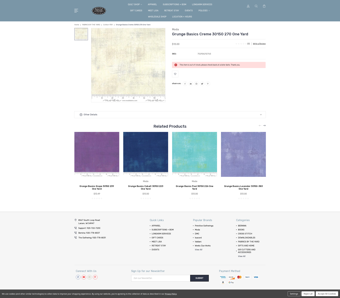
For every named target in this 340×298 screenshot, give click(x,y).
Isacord (198, 237)
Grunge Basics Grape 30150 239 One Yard (97, 187)
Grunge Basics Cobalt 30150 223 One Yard (145, 187)
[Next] (264, 126)
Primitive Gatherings (204, 226)
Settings (294, 293)
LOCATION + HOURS (182, 16)
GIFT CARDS (136, 10)
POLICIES (203, 10)
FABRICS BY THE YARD (248, 241)
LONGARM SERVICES (202, 4)
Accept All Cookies (327, 293)
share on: (176, 83)
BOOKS (241, 230)
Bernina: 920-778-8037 (89, 233)
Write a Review (259, 44)
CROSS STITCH (245, 234)
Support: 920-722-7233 (89, 228)
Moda (197, 230)
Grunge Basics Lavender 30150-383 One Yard (243, 187)
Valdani (198, 241)
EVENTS (189, 10)
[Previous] (260, 126)
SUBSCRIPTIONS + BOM (174, 4)
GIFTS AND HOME (246, 245)
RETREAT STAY (171, 10)
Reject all (308, 293)
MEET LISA (153, 10)
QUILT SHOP (134, 4)
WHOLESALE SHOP (157, 16)
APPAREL (152, 4)
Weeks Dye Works (203, 245)
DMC (197, 234)
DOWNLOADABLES (246, 237)
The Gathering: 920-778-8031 (92, 237)
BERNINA (242, 226)
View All (198, 249)
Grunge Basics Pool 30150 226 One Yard (194, 187)
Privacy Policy (171, 294)
